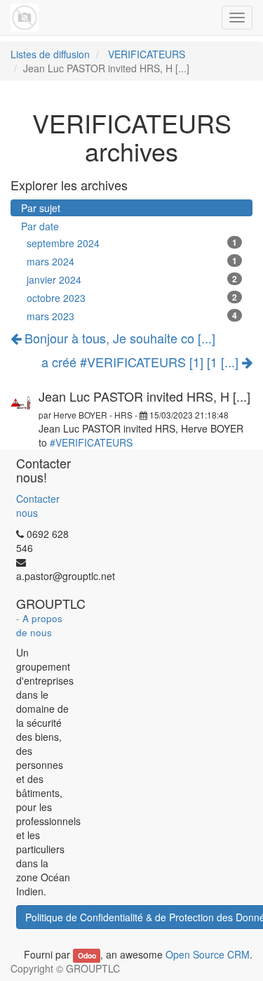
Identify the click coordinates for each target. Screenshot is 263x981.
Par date (40, 226)
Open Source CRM (208, 954)
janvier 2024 (132, 279)
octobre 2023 (132, 298)
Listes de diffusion (50, 54)
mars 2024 (132, 261)
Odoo (87, 955)
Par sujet (40, 208)
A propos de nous (39, 625)
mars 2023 (132, 316)
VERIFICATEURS (146, 54)
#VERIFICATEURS (91, 442)
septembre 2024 (132, 243)
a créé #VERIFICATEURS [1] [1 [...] (141, 362)
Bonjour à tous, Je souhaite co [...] (118, 338)
